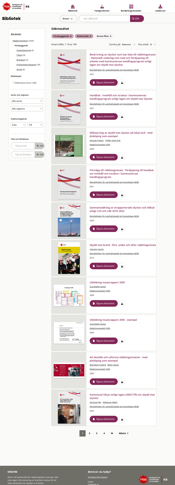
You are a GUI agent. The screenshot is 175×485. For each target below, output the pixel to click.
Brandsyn (21, 60)
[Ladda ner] (122, 82)
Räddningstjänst (20, 40)
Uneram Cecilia (97, 249)
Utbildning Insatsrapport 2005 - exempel (113, 319)
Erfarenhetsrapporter (26, 64)
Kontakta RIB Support (97, 477)
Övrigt (19, 69)
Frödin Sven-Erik (112, 140)
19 (112, 433)
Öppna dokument (105, 82)
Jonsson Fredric (97, 140)
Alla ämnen (16, 34)
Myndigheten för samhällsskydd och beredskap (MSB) (114, 70)
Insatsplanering (24, 50)
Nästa (123, 433)
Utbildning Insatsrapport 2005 (107, 282)
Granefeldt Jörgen (98, 286)
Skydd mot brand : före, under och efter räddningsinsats (123, 245)
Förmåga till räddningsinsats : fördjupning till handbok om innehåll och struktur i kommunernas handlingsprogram (122, 173)
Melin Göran (113, 365)
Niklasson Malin (110, 402)
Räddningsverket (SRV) (100, 144)
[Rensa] (110, 36)
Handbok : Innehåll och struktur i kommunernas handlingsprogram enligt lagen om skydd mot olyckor (121, 97)
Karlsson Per (95, 402)
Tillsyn (19, 55)
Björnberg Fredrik (98, 365)
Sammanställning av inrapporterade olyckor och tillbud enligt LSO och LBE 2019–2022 (122, 209)
